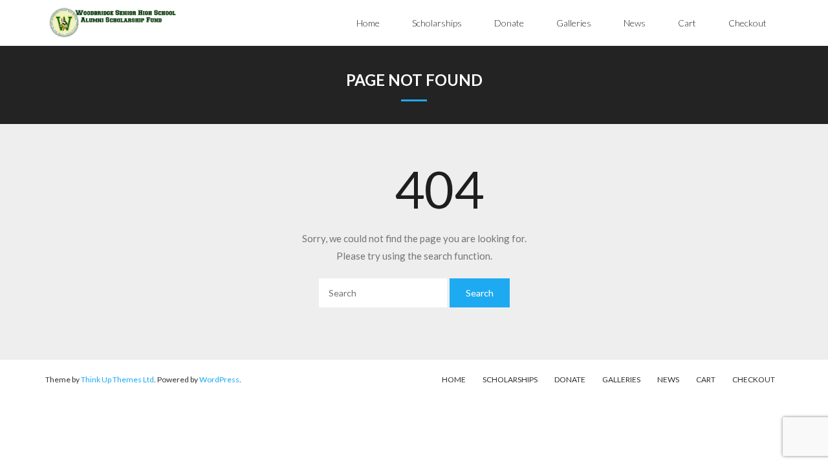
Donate (569, 379)
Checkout (753, 379)
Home (454, 379)
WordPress (219, 379)
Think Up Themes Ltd (117, 379)
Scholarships (510, 379)
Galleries (621, 379)
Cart (705, 379)
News (668, 379)
